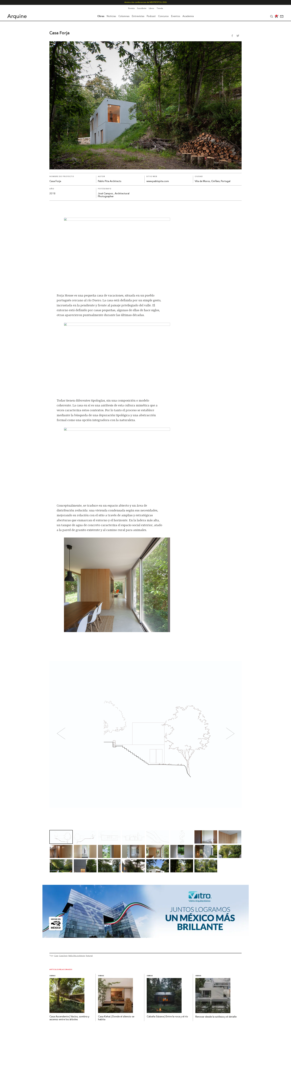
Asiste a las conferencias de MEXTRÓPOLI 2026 (145, 2)
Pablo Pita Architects (109, 181)
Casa (56, 955)
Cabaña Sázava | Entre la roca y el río (167, 1017)
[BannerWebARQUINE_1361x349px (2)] (145, 936)
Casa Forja (63, 955)
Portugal (89, 955)
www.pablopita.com (157, 181)
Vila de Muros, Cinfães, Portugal (212, 181)
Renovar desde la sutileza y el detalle (216, 1017)
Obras (52, 976)
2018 (52, 193)
